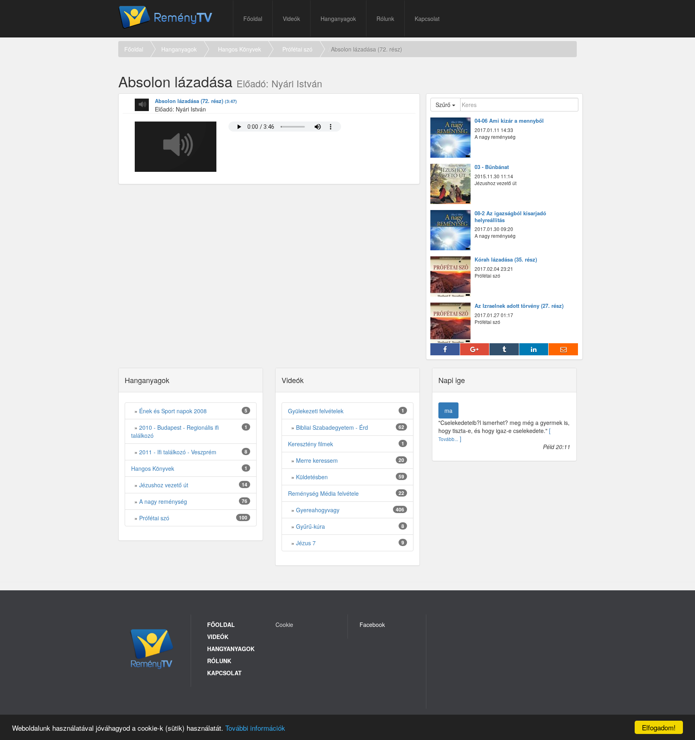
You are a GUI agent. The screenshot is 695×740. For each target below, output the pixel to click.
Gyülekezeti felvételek (315, 411)
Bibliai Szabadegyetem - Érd (332, 427)
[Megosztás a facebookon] (445, 349)
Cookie (284, 624)
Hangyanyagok (231, 649)
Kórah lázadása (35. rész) (506, 259)
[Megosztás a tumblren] (504, 349)
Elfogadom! (659, 727)
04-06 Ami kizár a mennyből (509, 120)
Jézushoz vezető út (163, 485)
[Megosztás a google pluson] (475, 349)
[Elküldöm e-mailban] (563, 349)
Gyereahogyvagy (317, 510)
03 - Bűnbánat (492, 167)
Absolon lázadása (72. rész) (196, 101)
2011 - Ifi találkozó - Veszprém (177, 452)
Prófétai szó (297, 49)
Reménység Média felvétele (323, 493)
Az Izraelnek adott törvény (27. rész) (519, 306)
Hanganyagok (338, 18)
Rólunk (385, 18)
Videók (291, 18)
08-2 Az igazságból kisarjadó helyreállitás (510, 217)
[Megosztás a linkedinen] (534, 349)
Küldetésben (312, 477)
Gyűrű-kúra (310, 526)
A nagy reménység (163, 501)
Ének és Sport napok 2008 (173, 411)
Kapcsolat (427, 18)
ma (448, 410)
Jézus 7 (306, 543)
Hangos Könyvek (239, 49)
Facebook (372, 624)
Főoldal (252, 18)
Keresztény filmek (310, 444)
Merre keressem (317, 460)
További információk (255, 728)
